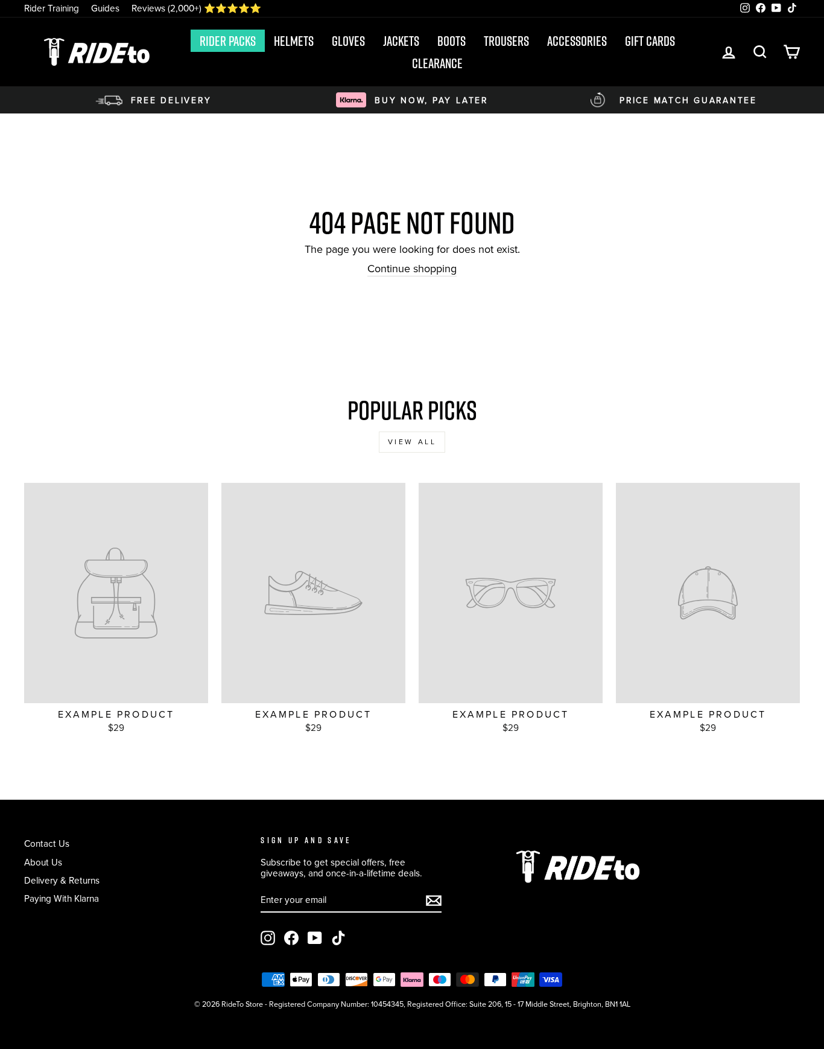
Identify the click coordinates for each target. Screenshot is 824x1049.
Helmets (294, 41)
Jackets (401, 41)
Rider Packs (228, 41)
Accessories (577, 41)
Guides (105, 8)
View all (412, 441)
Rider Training (51, 8)
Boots (451, 41)
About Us (43, 862)
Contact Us (46, 843)
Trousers (506, 41)
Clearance (437, 63)
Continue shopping (412, 269)
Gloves (348, 41)
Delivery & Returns (62, 880)
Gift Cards (650, 41)
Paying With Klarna (61, 898)
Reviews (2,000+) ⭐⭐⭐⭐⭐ (196, 8)
